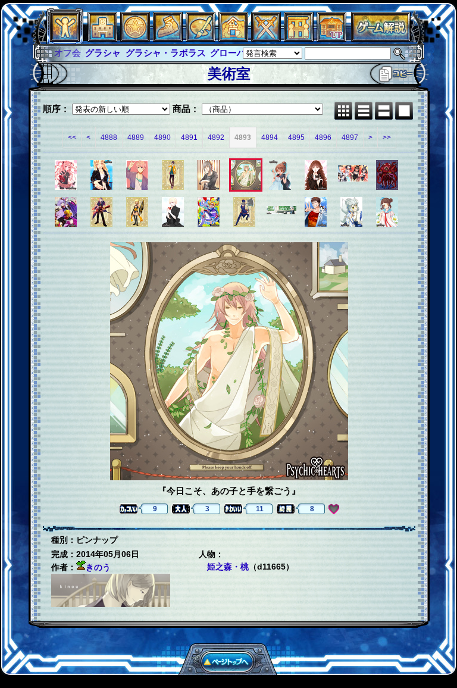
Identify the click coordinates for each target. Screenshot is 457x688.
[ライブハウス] (266, 38)
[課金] (135, 38)
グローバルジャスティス (228, 53)
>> (387, 137)
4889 (135, 137)
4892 (216, 137)
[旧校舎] (331, 38)
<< (72, 137)
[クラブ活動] (299, 38)
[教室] (168, 38)
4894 (269, 137)
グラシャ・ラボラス (134, 53)
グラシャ (72, 53)
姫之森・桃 (228, 566)
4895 (296, 137)
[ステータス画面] (65, 38)
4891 (189, 137)
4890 (162, 137)
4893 (242, 137)
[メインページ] (102, 38)
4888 (109, 137)
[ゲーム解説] (381, 38)
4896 (323, 137)
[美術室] (200, 38)
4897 (350, 137)
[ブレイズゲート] (233, 38)
